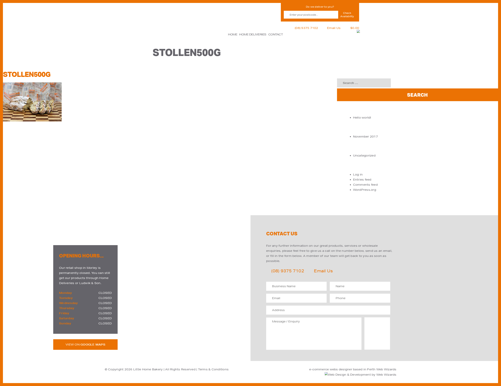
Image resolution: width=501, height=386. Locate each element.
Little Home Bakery (148, 369)
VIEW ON (85, 344)
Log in (358, 174)
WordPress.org (364, 190)
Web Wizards (386, 369)
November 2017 (365, 136)
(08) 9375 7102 (306, 28)
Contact (275, 34)
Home (232, 34)
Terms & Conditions (213, 369)
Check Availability (347, 14)
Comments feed (365, 184)
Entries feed (362, 179)
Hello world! (362, 117)
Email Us (334, 28)
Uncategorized (364, 155)
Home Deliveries (252, 34)
